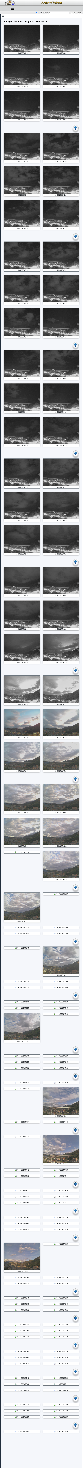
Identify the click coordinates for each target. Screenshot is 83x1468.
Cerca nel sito (76, 13)
